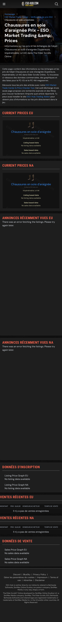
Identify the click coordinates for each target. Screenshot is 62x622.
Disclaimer (40, 580)
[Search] (57, 4)
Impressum (42, 577)
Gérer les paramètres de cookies (19, 577)
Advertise (28, 580)
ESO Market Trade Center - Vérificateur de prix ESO (29, 17)
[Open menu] (4, 4)
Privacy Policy (39, 574)
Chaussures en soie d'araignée (31, 132)
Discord (16, 574)
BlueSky (26, 574)
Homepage (10, 14)
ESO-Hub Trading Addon (38, 96)
